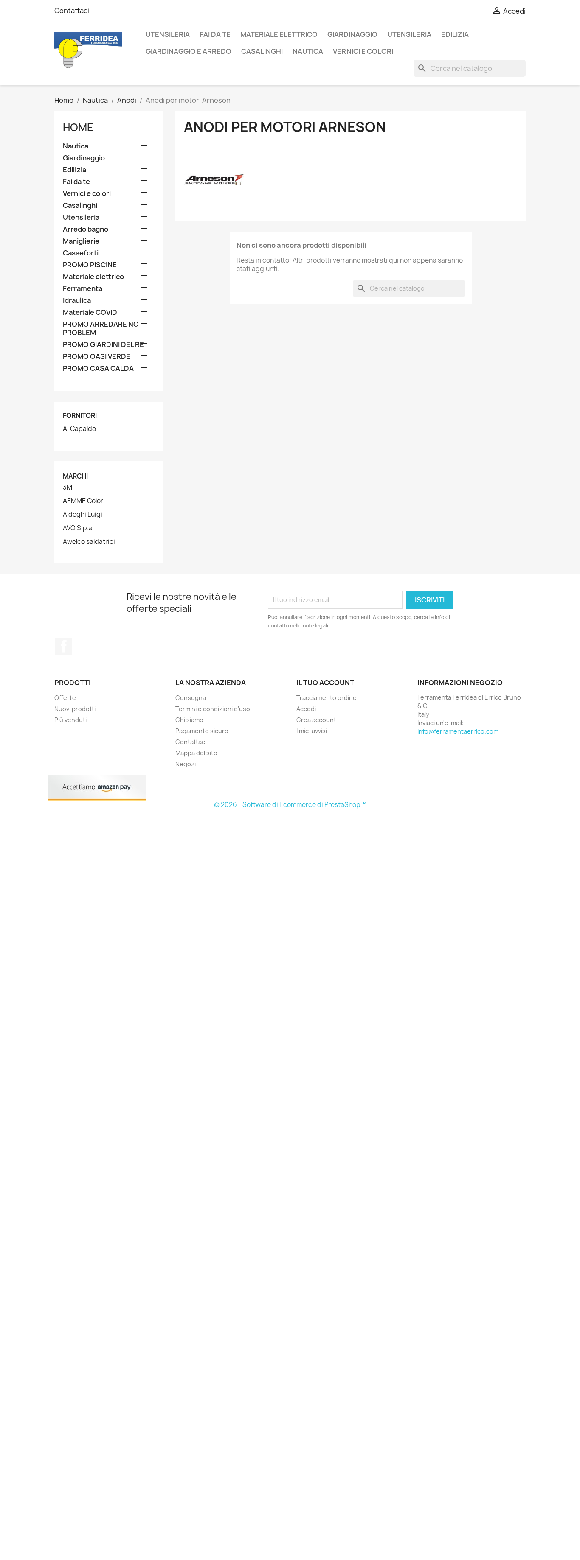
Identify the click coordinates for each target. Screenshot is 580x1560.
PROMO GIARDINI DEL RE (103, 344)
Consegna (190, 698)
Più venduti (70, 720)
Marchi (75, 476)
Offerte (65, 698)
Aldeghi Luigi (82, 514)
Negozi (185, 764)
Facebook (63, 646)
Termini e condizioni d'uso (212, 709)
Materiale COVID (90, 312)
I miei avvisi (311, 731)
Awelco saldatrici (89, 542)
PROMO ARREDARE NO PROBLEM (101, 328)
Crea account (316, 720)
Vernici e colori (363, 51)
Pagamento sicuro (201, 731)
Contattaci (71, 10)
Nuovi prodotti (75, 709)
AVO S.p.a (78, 528)
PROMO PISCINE (90, 264)
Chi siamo (189, 720)
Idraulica (77, 300)
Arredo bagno (85, 229)
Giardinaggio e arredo (188, 51)
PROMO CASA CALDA (98, 368)
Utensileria (168, 34)
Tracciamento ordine (326, 698)
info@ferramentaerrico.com (457, 731)
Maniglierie (81, 241)
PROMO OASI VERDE (96, 356)
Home (78, 127)
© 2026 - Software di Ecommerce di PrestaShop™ (290, 804)
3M (67, 487)
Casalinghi (262, 51)
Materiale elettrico (279, 34)
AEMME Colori (84, 501)
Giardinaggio (352, 34)
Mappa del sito (196, 753)
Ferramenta (82, 288)
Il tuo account (325, 682)
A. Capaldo (79, 429)
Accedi (306, 709)
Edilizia (455, 34)
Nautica (308, 51)
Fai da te (215, 34)
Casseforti (81, 253)
